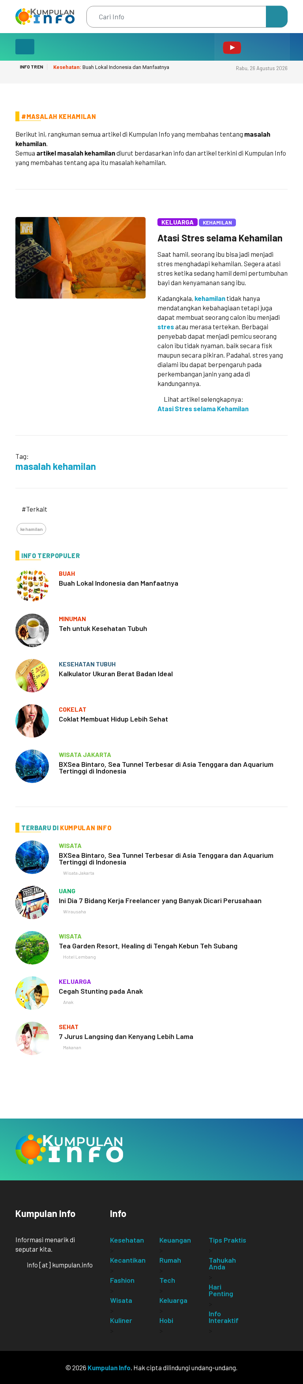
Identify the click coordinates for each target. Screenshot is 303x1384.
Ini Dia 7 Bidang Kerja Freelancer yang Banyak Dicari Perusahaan (160, 900)
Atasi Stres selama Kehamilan (219, 237)
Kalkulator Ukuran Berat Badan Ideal (116, 673)
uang (67, 890)
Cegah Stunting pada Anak (101, 991)
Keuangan (175, 1240)
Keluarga (177, 222)
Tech (167, 1280)
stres (165, 326)
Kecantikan (128, 1260)
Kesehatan (127, 1240)
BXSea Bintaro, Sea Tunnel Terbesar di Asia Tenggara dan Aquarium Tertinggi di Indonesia (166, 767)
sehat (69, 1026)
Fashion (122, 1280)
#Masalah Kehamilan (58, 116)
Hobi (166, 1320)
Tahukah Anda (222, 1263)
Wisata (121, 1300)
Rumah (170, 1260)
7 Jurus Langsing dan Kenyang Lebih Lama (126, 1036)
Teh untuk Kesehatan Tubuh (103, 628)
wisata (70, 845)
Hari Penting (221, 1290)
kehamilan (210, 298)
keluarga (75, 981)
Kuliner (121, 1320)
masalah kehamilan (55, 466)
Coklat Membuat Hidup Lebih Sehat (113, 718)
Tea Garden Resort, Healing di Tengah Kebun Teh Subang (148, 945)
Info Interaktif (224, 1317)
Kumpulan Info (109, 1367)
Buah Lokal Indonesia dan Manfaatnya (111, 67)
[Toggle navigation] (24, 46)
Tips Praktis (227, 1240)
